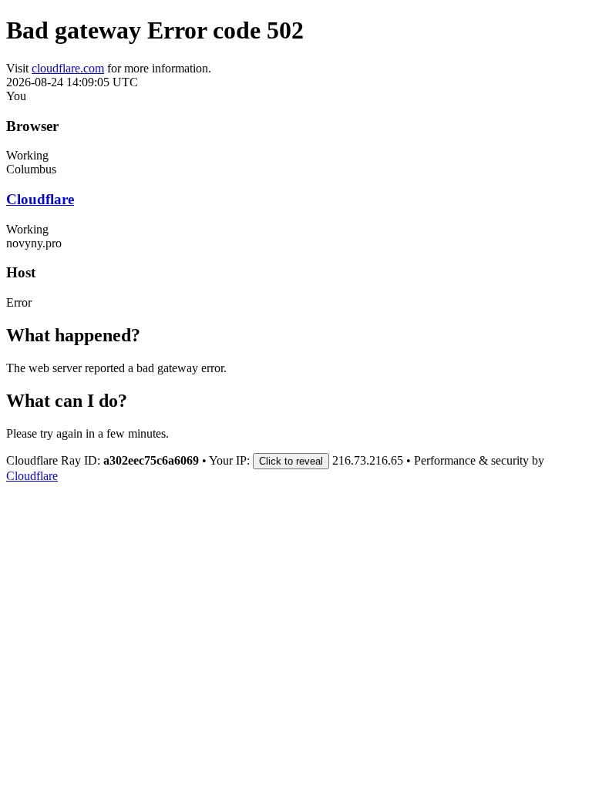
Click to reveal (291, 461)
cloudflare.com (68, 68)
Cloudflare (40, 199)
